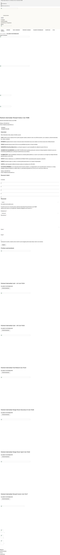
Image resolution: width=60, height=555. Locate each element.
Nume (2, 229)
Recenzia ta (3, 215)
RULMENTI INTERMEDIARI (13, 33)
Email (2, 234)
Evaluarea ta (4, 211)
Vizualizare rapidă (5, 501)
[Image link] (12, 509)
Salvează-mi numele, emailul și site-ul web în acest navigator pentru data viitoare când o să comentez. (22, 241)
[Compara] (2, 501)
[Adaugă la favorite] (2, 491)
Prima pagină (3, 33)
